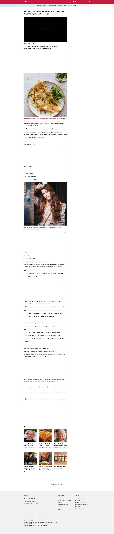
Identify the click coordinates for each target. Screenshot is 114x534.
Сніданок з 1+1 (28, 120)
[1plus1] (26, 2)
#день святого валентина (31, 392)
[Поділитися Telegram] (31, 43)
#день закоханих (47, 389)
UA (83, 1)
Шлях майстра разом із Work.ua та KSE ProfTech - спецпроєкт (62, 5)
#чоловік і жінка (28, 389)
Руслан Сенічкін (50, 120)
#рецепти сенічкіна (45, 392)
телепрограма (60, 1)
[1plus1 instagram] (24, 498)
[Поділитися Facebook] (33, 43)
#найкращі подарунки (58, 392)
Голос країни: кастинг (41, 5)
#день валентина (58, 389)
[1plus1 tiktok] (29, 498)
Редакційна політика (81, 508)
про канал (61, 495)
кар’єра (60, 506)
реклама (60, 498)
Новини (46, 1)
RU (85, 1)
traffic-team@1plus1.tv (29, 526)
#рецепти (44, 386)
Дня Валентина (61, 132)
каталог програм (63, 504)
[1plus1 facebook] (32, 498)
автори (77, 495)
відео (51, 1)
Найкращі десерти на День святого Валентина (45, 128)
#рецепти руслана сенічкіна (32, 386)
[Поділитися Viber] (35, 43)
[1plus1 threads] (27, 498)
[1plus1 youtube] (34, 498)
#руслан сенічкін (54, 386)
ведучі (60, 509)
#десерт (37, 389)
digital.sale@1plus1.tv (29, 523)
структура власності (81, 498)
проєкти (39, 1)
